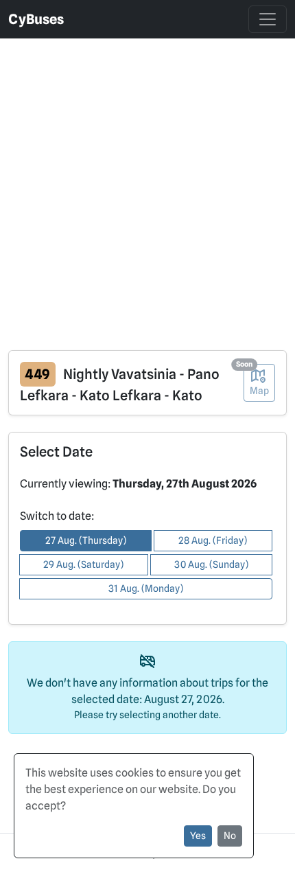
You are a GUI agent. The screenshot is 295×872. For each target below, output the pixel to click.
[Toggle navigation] (267, 19)
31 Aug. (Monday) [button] (145, 588)
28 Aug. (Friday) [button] (212, 540)
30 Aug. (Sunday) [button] (211, 564)
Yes (198, 835)
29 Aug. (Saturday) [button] (83, 564)
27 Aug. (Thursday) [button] (85, 540)
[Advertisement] (147, 186)
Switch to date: (57, 516)
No (230, 835)
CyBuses (36, 19)
